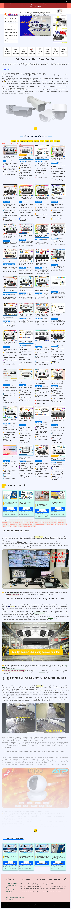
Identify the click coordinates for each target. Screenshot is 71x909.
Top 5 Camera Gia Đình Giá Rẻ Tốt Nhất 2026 (42, 857)
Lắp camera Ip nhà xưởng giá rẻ (25, 381)
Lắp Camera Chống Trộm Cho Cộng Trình (9, 237)
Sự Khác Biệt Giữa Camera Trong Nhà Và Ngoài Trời (58, 857)
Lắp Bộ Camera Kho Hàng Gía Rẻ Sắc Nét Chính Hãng (58, 288)
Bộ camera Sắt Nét (56, 891)
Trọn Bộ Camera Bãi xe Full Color (26, 421)
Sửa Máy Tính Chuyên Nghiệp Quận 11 (10, 503)
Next (45, 26)
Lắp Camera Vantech (10, 27)
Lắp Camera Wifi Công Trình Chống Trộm (8, 198)
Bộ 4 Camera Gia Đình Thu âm (50, 522)
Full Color (42, 141)
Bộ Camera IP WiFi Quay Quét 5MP (41, 343)
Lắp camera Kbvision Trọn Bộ (57, 886)
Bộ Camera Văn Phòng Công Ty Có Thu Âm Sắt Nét (42, 315)
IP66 (18, 141)
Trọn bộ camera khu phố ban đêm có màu (25, 457)
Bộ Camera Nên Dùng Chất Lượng (11, 144)
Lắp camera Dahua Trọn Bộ (57, 888)
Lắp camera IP (40, 886)
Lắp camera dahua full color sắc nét (9, 157)
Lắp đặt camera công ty (27, 888)
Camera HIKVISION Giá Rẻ (11, 24)
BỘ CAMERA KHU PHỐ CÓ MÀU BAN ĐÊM (58, 342)
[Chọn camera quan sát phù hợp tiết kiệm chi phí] (66, 52)
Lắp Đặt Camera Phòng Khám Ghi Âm (41, 264)
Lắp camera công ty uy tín (27, 884)
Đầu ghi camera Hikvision (11, 35)
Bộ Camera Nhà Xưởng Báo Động (10, 381)
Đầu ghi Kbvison (9, 38)
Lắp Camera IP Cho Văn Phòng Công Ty (57, 315)
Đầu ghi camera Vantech (11, 41)
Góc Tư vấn (58, 4)
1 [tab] (33, 34)
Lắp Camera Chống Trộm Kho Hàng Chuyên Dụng (57, 382)
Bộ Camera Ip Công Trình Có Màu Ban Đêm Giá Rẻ (25, 198)
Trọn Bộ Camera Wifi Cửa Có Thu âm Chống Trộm (25, 342)
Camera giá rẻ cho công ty (27, 891)
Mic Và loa (14, 141)
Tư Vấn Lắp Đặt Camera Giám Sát (47, 4)
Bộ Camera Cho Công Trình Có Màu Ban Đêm (58, 235)
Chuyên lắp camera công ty (27, 886)
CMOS (58, 141)
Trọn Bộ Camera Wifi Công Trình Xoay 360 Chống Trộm (10, 290)
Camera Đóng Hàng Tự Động (10, 857)
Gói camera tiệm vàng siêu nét (10, 457)
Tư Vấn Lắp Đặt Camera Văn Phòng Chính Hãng (25, 526)
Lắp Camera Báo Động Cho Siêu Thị (32, 522)
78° (32, 141)
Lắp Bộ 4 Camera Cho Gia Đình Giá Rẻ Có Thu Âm (41, 457)
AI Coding (47, 141)
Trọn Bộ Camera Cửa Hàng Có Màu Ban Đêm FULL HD (58, 458)
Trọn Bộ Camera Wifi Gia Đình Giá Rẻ (25, 289)
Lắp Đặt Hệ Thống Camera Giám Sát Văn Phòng (21, 524)
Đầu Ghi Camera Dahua (11, 32)
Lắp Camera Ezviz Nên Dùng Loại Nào (26, 857)
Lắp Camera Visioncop (10, 29)
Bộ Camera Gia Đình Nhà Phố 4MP (9, 420)
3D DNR (21, 141)
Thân (55, 141)
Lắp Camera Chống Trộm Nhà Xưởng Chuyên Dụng (41, 289)
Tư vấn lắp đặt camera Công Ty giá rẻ (58, 36)
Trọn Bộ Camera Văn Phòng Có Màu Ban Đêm (25, 158)
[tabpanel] (35, 26)
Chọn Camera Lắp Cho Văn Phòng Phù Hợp (43, 524)
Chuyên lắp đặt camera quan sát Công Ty (59, 22)
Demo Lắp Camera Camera (35, 6)
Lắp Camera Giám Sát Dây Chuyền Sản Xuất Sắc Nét (41, 198)
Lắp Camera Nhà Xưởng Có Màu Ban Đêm (10, 343)
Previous (25, 26)
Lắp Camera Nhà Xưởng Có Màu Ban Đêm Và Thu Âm (58, 261)
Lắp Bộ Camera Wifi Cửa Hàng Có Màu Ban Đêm (57, 198)
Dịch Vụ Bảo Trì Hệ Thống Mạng (25, 503)
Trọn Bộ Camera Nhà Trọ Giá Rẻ (25, 236)
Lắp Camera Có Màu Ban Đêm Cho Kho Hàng (41, 236)
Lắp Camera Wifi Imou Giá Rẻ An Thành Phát (42, 505)
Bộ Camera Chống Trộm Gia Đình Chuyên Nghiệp (42, 382)
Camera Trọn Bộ (22, 4)
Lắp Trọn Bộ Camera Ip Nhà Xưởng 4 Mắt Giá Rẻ (46, 520)
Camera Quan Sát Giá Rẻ (32, 4)
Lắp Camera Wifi (13, 4)
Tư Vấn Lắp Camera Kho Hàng (57, 503)
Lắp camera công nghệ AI (42, 884)
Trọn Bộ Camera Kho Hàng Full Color (26, 264)
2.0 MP (51, 141)
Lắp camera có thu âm (42, 888)
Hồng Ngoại (36, 141)
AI (24, 141)
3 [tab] (37, 34)
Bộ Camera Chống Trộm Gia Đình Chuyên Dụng (58, 159)
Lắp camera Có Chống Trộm (42, 891)
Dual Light (28, 141)
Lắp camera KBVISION (10, 18)
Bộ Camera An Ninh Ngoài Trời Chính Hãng (41, 158)
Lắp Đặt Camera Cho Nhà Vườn (9, 317)
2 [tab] (35, 34)
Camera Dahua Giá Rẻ (10, 21)
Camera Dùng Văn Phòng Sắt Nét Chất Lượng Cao (25, 315)
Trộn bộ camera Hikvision (57, 884)
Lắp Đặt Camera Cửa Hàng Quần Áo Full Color (57, 421)
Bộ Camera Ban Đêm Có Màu (35, 136)
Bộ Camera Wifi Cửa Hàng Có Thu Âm (41, 418)
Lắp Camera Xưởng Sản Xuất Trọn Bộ (9, 260)
